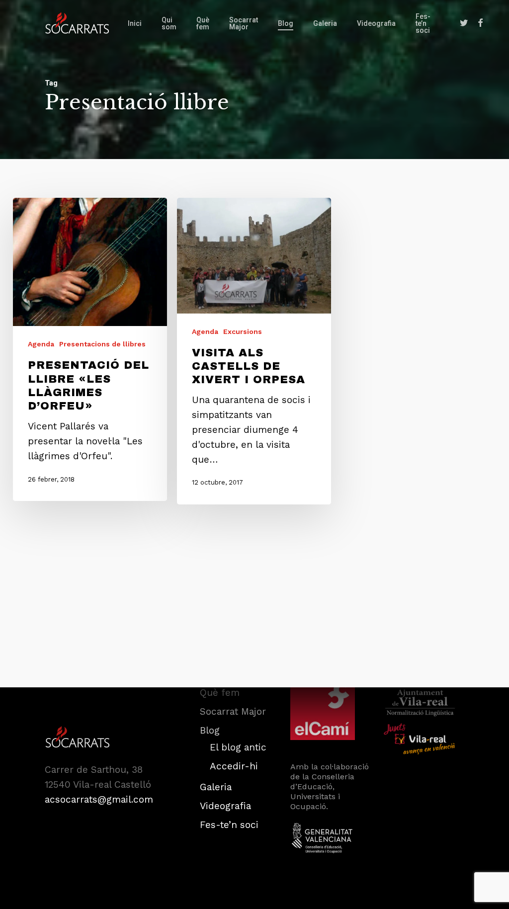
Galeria (216, 787)
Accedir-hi (234, 766)
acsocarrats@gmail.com (99, 799)
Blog (210, 730)
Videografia (225, 806)
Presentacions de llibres (102, 344)
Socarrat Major (233, 711)
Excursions (242, 331)
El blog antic (238, 747)
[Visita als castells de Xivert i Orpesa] (254, 351)
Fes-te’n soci (229, 824)
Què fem (220, 692)
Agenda (41, 344)
